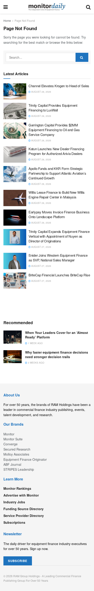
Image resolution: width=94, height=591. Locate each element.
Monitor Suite (13, 439)
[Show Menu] (5, 7)
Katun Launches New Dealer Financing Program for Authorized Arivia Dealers (56, 151)
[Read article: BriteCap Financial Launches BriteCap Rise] (14, 281)
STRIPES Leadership (18, 469)
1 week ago (35, 343)
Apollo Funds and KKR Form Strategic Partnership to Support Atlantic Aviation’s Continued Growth (57, 173)
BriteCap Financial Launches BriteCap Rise (59, 275)
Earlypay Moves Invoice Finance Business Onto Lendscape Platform (59, 214)
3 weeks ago (35, 362)
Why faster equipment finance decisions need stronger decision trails (56, 354)
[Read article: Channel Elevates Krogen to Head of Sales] (14, 91)
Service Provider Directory (23, 515)
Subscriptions (14, 522)
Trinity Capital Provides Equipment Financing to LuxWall (53, 107)
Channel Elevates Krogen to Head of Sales (59, 85)
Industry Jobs (14, 502)
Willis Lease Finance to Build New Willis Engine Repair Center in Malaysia (57, 194)
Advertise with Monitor (21, 495)
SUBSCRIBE (17, 561)
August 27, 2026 (41, 246)
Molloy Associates (16, 454)
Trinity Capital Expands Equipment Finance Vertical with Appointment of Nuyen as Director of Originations (59, 236)
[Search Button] (88, 7)
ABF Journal (12, 464)
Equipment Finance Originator (25, 459)
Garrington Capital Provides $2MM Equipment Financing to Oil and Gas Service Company (54, 130)
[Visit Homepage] (47, 6)
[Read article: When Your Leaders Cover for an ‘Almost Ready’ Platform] (12, 336)
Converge (10, 444)
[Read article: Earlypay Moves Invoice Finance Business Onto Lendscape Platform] (14, 218)
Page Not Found (25, 20)
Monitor (8, 434)
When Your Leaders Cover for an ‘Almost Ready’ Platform (56, 334)
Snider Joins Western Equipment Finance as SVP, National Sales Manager (58, 257)
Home (7, 20)
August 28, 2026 (41, 91)
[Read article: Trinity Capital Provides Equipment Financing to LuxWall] (14, 111)
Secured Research (16, 449)
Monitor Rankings (17, 488)
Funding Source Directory (23, 509)
